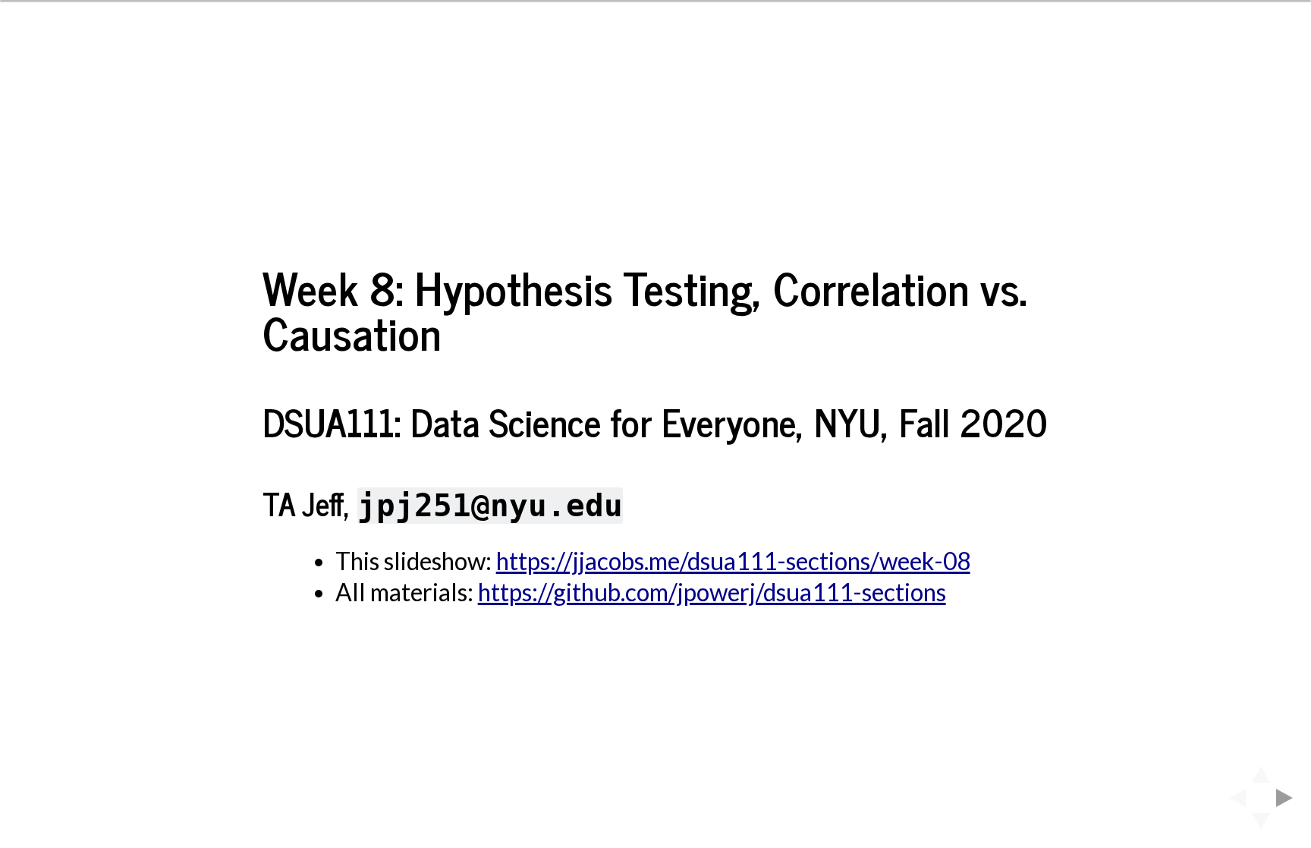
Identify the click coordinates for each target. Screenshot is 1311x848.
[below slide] (1261, 826)
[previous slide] (1233, 798)
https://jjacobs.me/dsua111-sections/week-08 (733, 561)
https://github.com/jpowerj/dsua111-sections (712, 592)
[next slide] (1289, 798)
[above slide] (1261, 770)
